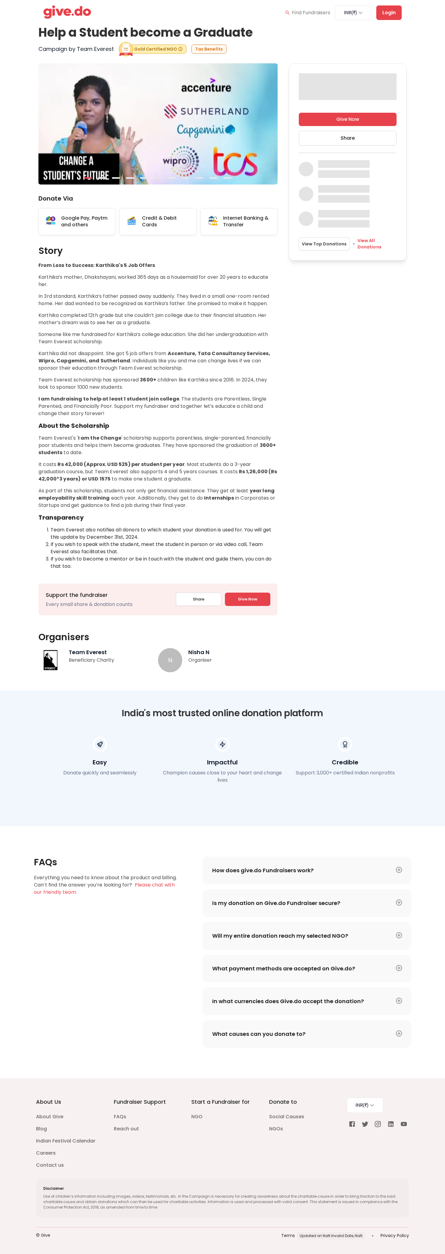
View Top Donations (324, 244)
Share (198, 599)
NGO (197, 1116)
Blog (41, 1128)
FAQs (120, 1116)
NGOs (276, 1128)
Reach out (126, 1128)
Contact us (50, 1165)
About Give (49, 1116)
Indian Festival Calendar (65, 1140)
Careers (46, 1152)
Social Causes (286, 1116)
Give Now (247, 599)
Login (389, 12)
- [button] (88, 178)
